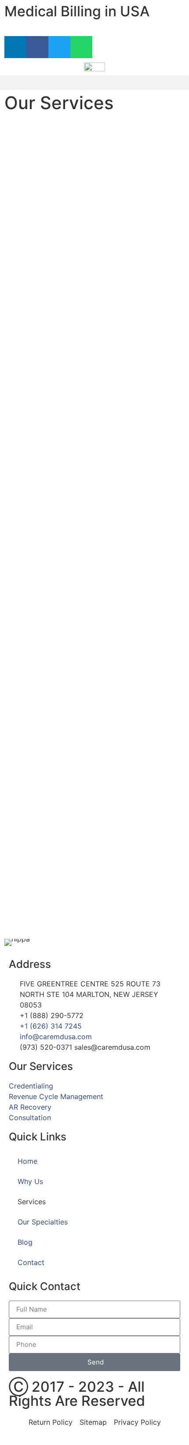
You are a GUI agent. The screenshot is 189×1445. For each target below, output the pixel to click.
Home (27, 1161)
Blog (25, 1242)
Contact (31, 1262)
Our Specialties (43, 1221)
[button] (94, 82)
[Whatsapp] (81, 47)
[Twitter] (59, 47)
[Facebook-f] (37, 47)
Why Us (30, 1181)
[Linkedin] (15, 47)
